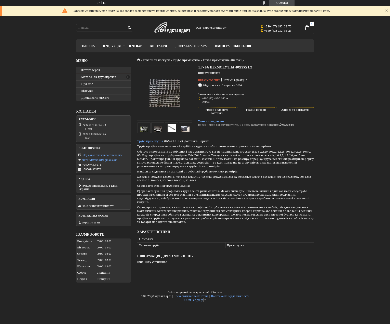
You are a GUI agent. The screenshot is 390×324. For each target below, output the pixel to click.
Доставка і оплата (191, 46)
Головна (87, 46)
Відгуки (87, 91)
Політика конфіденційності (230, 296)
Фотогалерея (90, 70)
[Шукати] (129, 27)
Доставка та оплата (95, 98)
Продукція (112, 46)
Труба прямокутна (186, 60)
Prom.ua (217, 292)
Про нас (135, 46)
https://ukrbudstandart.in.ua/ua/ (102, 155)
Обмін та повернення (233, 46)
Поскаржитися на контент (191, 296)
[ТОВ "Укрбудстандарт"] (172, 28)
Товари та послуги (156, 60)
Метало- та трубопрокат (98, 77)
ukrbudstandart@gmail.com (99, 159)
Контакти (158, 46)
